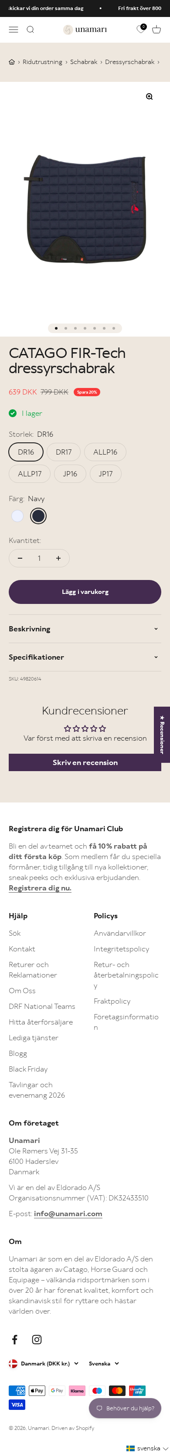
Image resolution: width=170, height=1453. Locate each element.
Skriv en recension (85, 762)
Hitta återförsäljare (41, 1022)
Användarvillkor (120, 933)
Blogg (18, 1053)
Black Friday (28, 1069)
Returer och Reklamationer (33, 970)
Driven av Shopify (72, 1428)
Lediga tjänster (33, 1037)
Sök (14, 933)
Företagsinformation (126, 1022)
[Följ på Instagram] (37, 1339)
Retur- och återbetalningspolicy (126, 975)
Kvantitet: (25, 540)
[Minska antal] (20, 558)
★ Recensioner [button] (162, 734)
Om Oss (22, 990)
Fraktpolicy (112, 1001)
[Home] (12, 62)
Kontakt (22, 949)
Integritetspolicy (121, 949)
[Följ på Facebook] (14, 1339)
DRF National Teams (42, 1006)
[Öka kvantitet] (58, 558)
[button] (148, 1448)
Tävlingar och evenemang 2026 (37, 1090)
